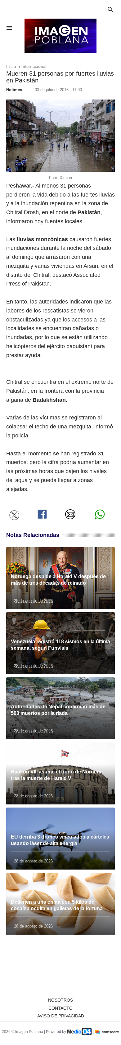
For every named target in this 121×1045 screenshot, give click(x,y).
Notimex (14, 89)
